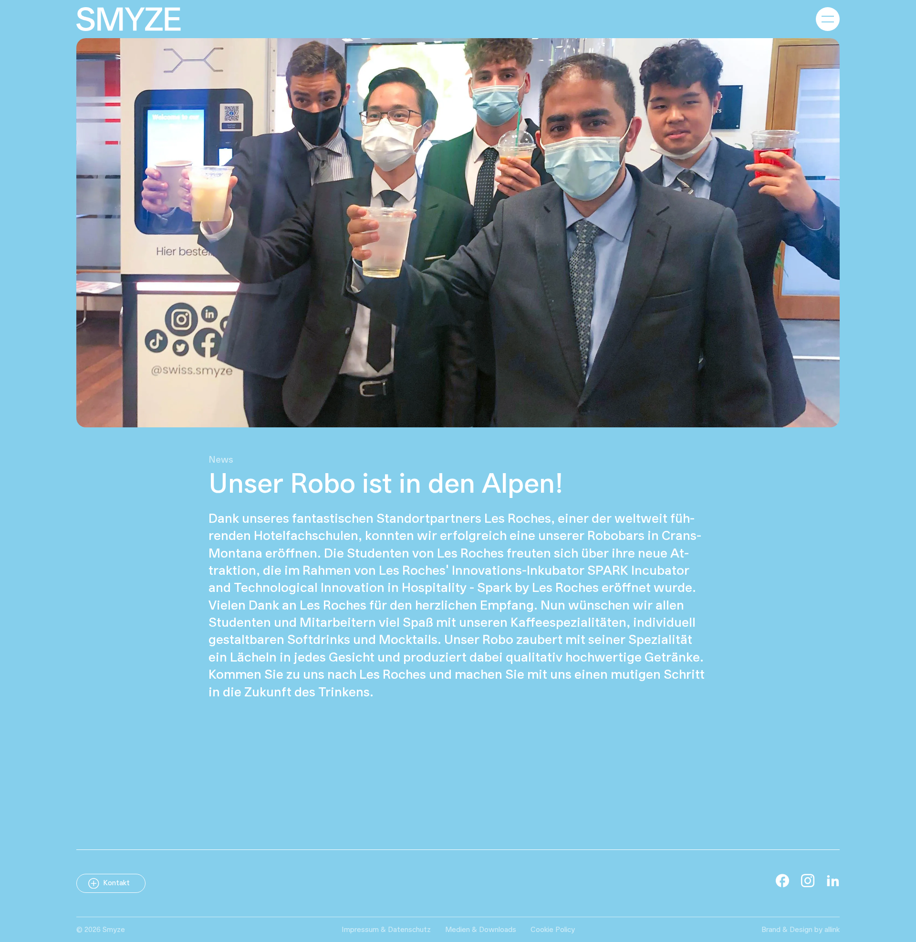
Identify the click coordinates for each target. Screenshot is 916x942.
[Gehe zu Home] (128, 19)
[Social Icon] (782, 880)
